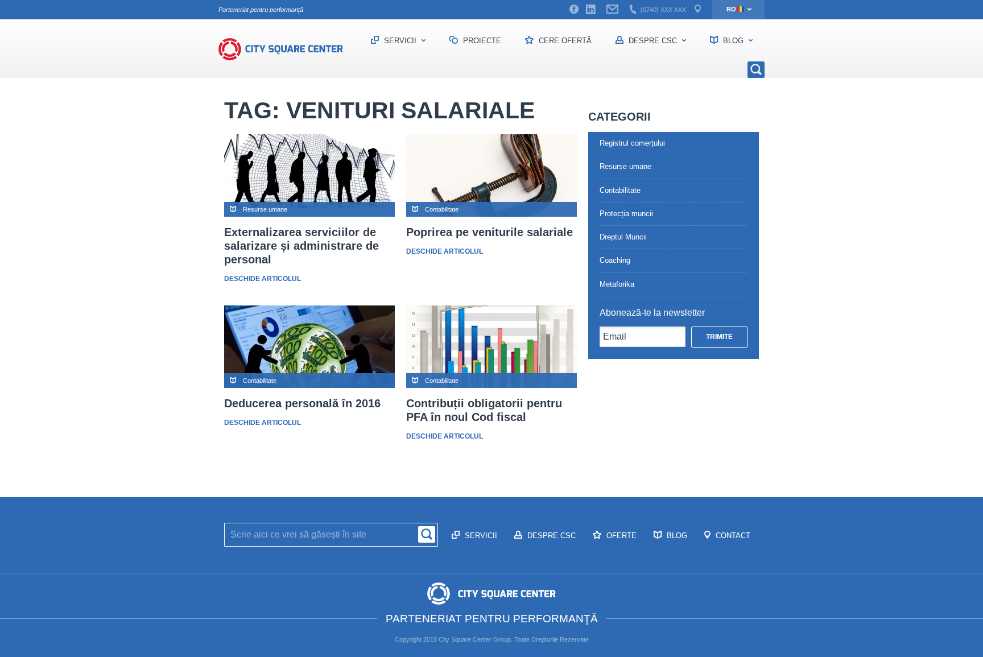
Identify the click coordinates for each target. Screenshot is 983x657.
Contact (731, 535)
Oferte (620, 535)
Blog (733, 40)
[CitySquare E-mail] (612, 10)
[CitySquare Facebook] (574, 10)
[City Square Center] (286, 48)
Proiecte (481, 40)
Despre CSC (652, 40)
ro (731, 9)
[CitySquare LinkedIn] (590, 10)
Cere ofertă (564, 40)
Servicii (400, 40)
